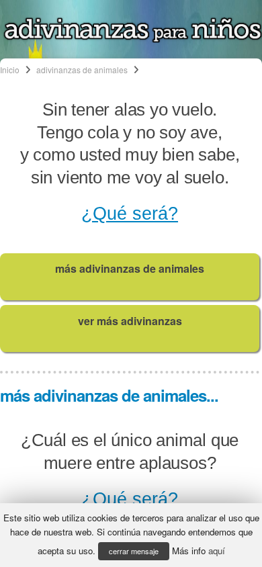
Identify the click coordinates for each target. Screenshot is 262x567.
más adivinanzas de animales (129, 268)
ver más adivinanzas (130, 321)
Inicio (9, 69)
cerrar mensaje (134, 551)
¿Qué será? (129, 214)
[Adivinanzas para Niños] (132, 39)
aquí (216, 550)
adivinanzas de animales (82, 69)
